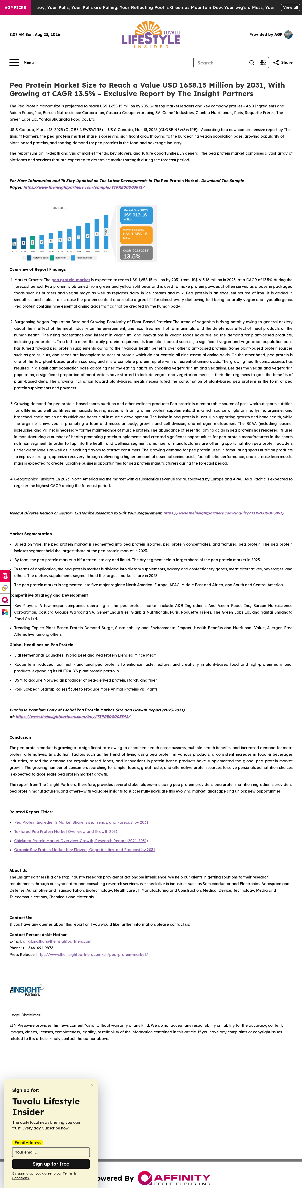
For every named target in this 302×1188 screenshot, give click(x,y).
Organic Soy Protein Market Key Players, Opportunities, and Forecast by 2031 (84, 849)
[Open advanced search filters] (263, 62)
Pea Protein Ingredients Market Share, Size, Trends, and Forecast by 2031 (81, 822)
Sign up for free (51, 1164)
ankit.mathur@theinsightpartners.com (57, 941)
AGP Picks (15, 7)
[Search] (251, 62)
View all (290, 7)
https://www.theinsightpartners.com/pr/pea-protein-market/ (92, 954)
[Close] (92, 1085)
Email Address (28, 1142)
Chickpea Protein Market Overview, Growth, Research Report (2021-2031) (81, 840)
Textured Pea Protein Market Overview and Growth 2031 (65, 831)
